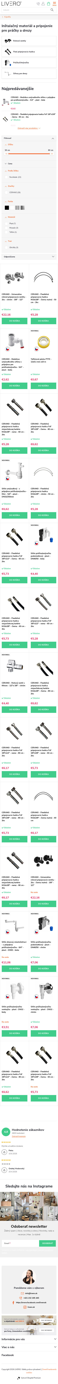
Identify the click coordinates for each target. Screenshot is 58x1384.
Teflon (12, 232)
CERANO (14, 192)
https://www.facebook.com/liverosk (31, 1302)
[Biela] (12, 208)
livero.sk (31, 1307)
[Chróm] (17, 208)
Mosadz (13, 228)
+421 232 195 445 (31, 1298)
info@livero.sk (31, 1293)
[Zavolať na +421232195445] (38, 4)
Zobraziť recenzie (18, 1136)
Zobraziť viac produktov (28, 128)
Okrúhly (13, 247)
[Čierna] (7, 208)
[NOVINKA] (43, 342)
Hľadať (52, 10)
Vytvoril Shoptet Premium (31, 1378)
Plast (12, 223)
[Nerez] (23, 208)
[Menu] (54, 3)
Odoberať (47, 1243)
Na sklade (15, 177)
